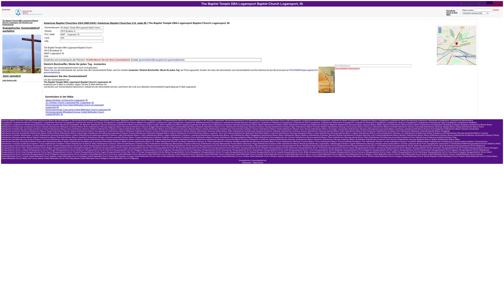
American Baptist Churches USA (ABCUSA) (70, 23)
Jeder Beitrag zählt (9, 80)
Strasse (48, 31)
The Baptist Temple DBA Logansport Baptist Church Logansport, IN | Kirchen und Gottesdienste (20, 23)
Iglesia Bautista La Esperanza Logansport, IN (67, 100)
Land (46, 38)
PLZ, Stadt (49, 34)
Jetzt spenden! (12, 76)
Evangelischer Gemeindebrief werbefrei (21, 29)
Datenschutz (258, 162)
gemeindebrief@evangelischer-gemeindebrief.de (162, 60)
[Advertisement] (22, 99)
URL (46, 41)
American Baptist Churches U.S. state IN (122, 23)
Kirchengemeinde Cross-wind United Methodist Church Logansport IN (78, 110)
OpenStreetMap (460, 56)
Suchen (496, 10)
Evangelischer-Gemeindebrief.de (252, 160)
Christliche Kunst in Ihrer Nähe (452, 13)
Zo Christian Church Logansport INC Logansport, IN (70, 103)
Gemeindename (51, 27)
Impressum (246, 162)
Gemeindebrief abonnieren (347, 68)
